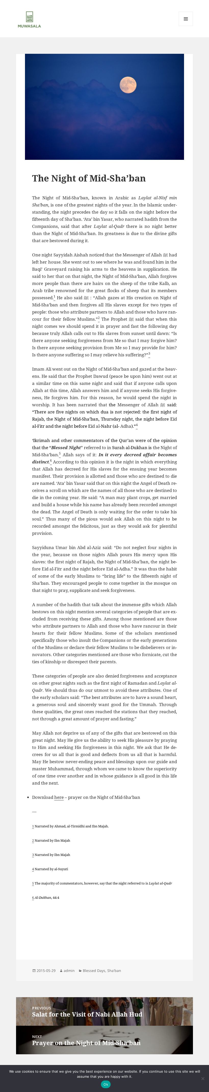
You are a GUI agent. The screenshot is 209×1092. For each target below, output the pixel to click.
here (59, 797)
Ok (105, 1084)
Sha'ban (114, 970)
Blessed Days (94, 970)
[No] (202, 1078)
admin (69, 970)
